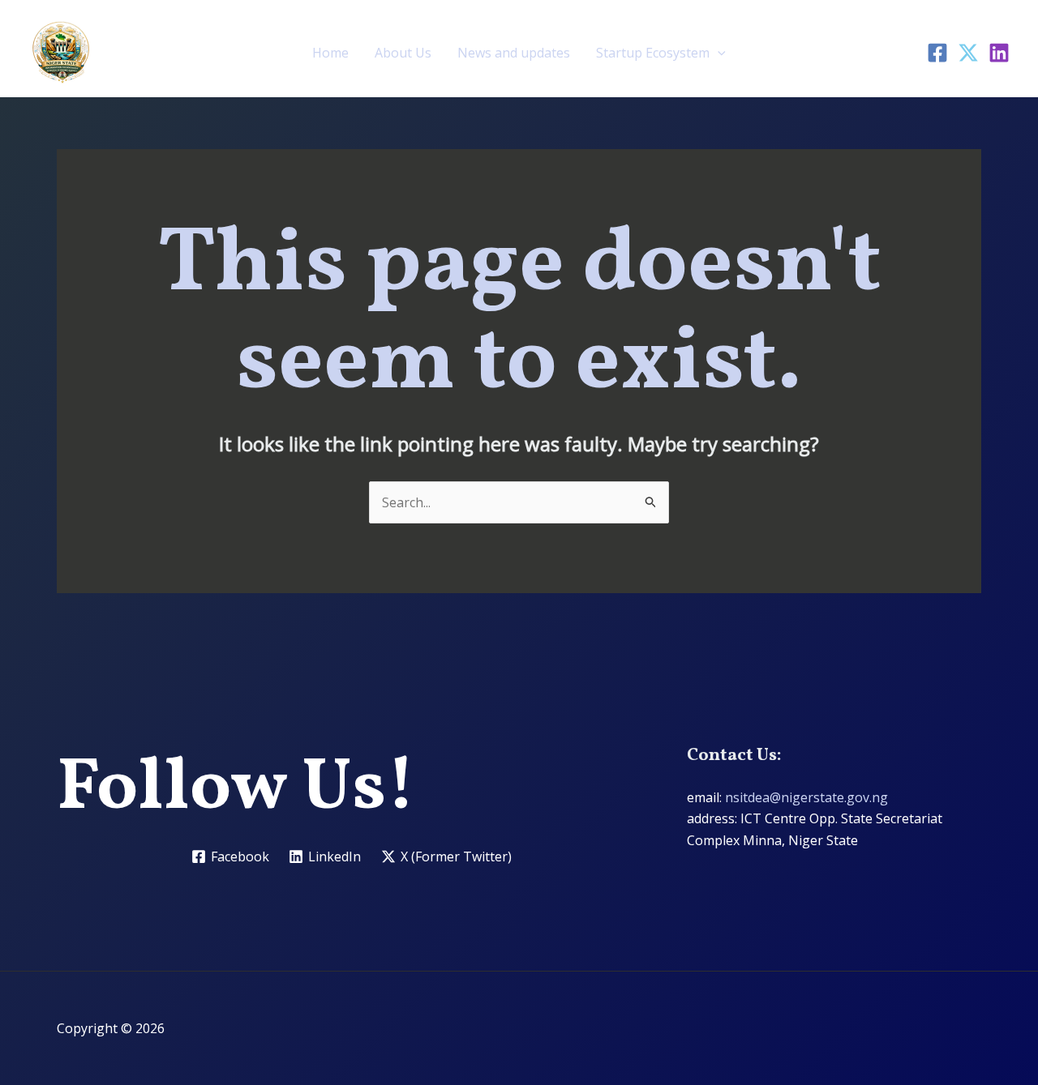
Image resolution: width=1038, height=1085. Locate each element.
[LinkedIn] (999, 52)
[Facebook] (937, 52)
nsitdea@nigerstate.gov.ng (806, 797)
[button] (718, 52)
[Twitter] (968, 52)
